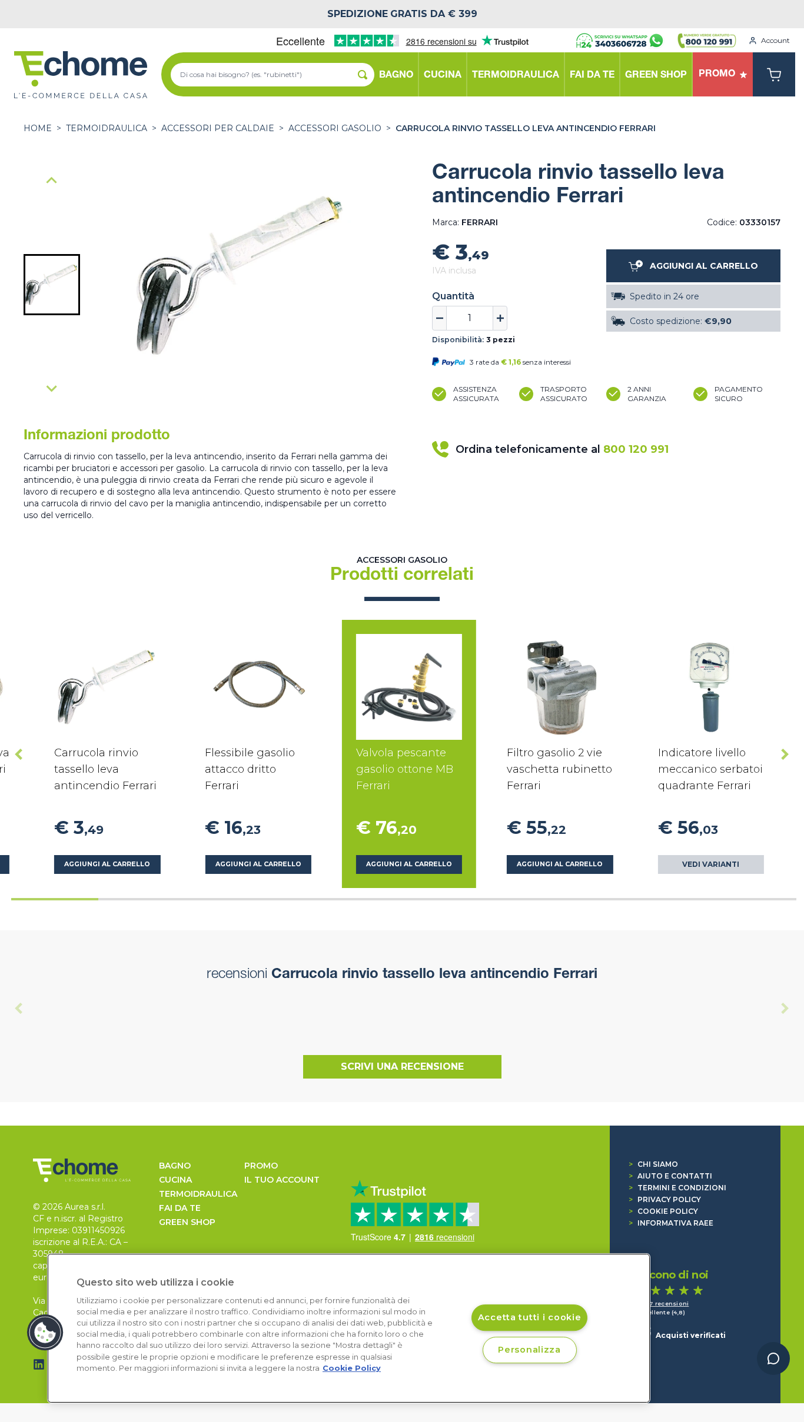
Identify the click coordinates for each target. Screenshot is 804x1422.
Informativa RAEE (671, 1223)
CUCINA (175, 1179)
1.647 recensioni (663, 1303)
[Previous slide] (51, 181)
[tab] (54, 899)
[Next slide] (51, 388)
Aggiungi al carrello (107, 864)
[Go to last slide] (18, 754)
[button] (52, 284)
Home (38, 128)
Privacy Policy (665, 1199)
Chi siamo (653, 1164)
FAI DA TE (180, 1208)
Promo (261, 1165)
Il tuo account (282, 1179)
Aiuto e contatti (670, 1175)
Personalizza (529, 1349)
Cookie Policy (663, 1211)
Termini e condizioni (677, 1187)
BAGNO (175, 1165)
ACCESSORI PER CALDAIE (217, 128)
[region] (348, 1328)
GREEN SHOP (187, 1222)
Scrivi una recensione (402, 1066)
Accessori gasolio (334, 128)
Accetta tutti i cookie (530, 1318)
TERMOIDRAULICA (106, 128)
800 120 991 (636, 449)
